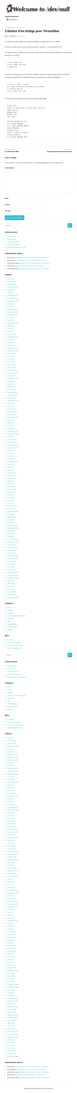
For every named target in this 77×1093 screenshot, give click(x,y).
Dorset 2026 (11, 236)
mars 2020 (11, 362)
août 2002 (10, 581)
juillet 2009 (11, 517)
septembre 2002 (13, 578)
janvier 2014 (11, 475)
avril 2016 (10, 437)
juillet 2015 (11, 450)
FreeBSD (10, 613)
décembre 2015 (12, 442)
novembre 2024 (12, 298)
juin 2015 (10, 453)
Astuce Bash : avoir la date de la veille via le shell (31, 257)
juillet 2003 (11, 564)
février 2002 (11, 592)
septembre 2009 (13, 511)
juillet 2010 (11, 497)
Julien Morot (20, 36)
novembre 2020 (12, 348)
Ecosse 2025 (11, 239)
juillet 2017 (11, 423)
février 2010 (11, 506)
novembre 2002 (12, 575)
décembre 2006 (12, 547)
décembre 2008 (12, 525)
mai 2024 (10, 304)
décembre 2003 (12, 558)
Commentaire (10, 168)
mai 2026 (10, 279)
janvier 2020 (11, 367)
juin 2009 (10, 520)
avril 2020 (10, 359)
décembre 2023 (12, 309)
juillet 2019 (11, 381)
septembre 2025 (13, 287)
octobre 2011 (11, 492)
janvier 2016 (11, 439)
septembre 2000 (13, 597)
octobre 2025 (11, 284)
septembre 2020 (13, 351)
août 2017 (10, 420)
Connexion (10, 640)
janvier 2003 (11, 569)
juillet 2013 (11, 481)
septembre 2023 (13, 315)
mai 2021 (10, 342)
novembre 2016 (12, 431)
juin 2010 (10, 500)
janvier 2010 (11, 508)
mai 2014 (10, 470)
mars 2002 (11, 589)
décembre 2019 (12, 370)
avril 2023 (10, 317)
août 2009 (10, 514)
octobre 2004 (11, 553)
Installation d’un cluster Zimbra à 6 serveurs (31, 260)
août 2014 (10, 464)
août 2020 (10, 353)
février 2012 (11, 486)
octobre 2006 (11, 550)
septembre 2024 (13, 301)
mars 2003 (11, 567)
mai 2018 (10, 406)
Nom (7, 198)
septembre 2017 (13, 417)
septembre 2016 (13, 434)
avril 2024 (10, 306)
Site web (8, 211)
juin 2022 (10, 328)
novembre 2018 (12, 395)
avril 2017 (10, 425)
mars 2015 (11, 459)
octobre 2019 (11, 376)
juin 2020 (10, 356)
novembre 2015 (12, 445)
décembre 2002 (12, 572)
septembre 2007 (13, 542)
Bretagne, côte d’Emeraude (16, 247)
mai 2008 (10, 536)
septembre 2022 (13, 323)
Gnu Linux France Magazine (16, 616)
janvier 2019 (11, 389)
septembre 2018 (13, 400)
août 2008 (10, 531)
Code (8, 607)
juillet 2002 (11, 583)
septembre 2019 (13, 378)
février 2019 (11, 387)
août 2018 (10, 403)
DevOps (9, 610)
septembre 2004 (13, 556)
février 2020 (11, 364)
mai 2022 (10, 331)
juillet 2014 (11, 467)
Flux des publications (14, 642)
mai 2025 (10, 292)
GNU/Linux (21, 27)
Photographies (12, 624)
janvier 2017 (11, 428)
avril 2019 (10, 384)
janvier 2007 (11, 545)
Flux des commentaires (15, 645)
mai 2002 (10, 586)
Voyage (9, 629)
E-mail (7, 204)
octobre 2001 (11, 594)
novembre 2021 (12, 337)
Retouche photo (12, 627)
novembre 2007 (12, 539)
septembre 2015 (13, 448)
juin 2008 (10, 533)
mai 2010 (10, 503)
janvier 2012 (11, 489)
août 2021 (10, 339)
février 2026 (11, 281)
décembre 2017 (12, 412)
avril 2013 (10, 484)
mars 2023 (11, 320)
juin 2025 (10, 290)
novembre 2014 (12, 461)
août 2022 (10, 326)
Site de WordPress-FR (14, 648)
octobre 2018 (11, 398)
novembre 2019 (12, 373)
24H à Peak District (13, 244)
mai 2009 (10, 522)
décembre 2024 (12, 295)
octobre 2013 (11, 478)
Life (8, 621)
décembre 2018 (12, 392)
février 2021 (11, 345)
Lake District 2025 (13, 242)
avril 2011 (10, 495)
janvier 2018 (11, 409)
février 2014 (11, 472)
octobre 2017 (11, 414)
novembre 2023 (12, 312)
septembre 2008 (13, 528)
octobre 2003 (11, 561)
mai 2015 (10, 456)
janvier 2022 (11, 334)
